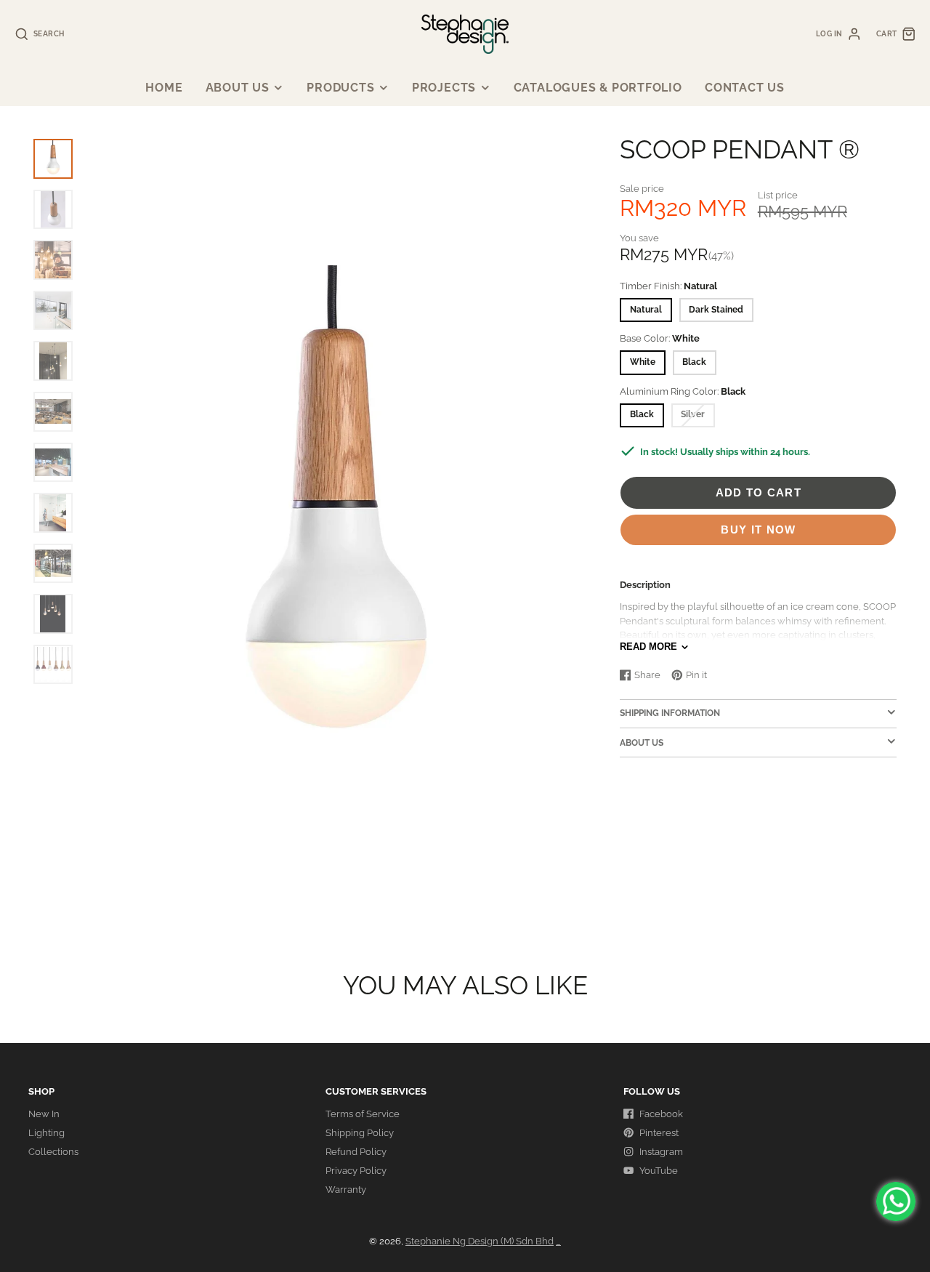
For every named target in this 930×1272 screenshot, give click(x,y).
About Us (238, 87)
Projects (444, 87)
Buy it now (758, 529)
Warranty (346, 1189)
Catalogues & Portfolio (598, 87)
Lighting (46, 1132)
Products (340, 87)
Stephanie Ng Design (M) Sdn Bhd (479, 1241)
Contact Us (745, 87)
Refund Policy (356, 1151)
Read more (648, 646)
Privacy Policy (356, 1170)
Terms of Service (363, 1113)
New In (44, 1113)
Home (163, 87)
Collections (53, 1151)
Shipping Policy (360, 1132)
